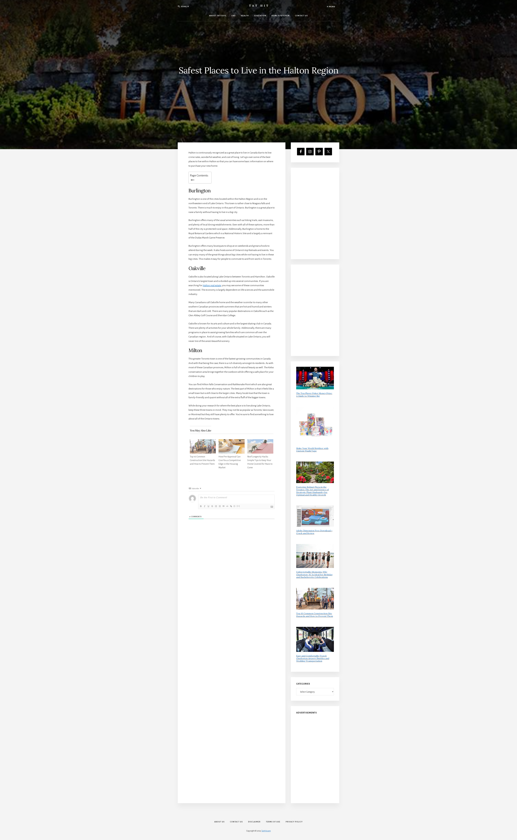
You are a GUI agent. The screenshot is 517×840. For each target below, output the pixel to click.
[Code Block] (227, 506)
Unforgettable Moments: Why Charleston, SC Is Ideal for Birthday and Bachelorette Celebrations (314, 574)
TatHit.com (266, 831)
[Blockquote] (223, 506)
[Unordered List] (220, 506)
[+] (238, 506)
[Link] (231, 506)
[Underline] (208, 506)
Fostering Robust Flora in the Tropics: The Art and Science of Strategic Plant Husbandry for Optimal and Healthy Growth (312, 491)
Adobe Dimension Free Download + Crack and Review (314, 531)
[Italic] (205, 506)
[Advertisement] (315, 213)
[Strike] (212, 506)
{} (234, 506)
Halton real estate (212, 285)
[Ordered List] (216, 506)
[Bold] (201, 506)
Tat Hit (259, 5)
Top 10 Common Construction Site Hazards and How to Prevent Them (202, 460)
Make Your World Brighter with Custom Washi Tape (312, 449)
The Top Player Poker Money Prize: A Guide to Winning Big (314, 394)
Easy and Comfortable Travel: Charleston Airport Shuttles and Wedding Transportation (312, 658)
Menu (332, 7)
